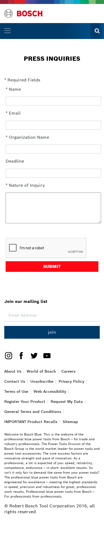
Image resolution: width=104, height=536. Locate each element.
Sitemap (70, 422)
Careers (68, 371)
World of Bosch (41, 371)
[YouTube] (44, 355)
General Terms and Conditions (32, 411)
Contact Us (14, 381)
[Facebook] (19, 355)
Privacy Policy (71, 381)
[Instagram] (8, 355)
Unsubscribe (41, 381)
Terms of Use (16, 391)
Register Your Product (24, 401)
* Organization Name (27, 137)
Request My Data (67, 401)
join (52, 332)
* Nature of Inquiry (25, 185)
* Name (13, 89)
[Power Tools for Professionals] (23, 13)
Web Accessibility (50, 391)
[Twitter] (32, 355)
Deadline (15, 161)
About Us (12, 371)
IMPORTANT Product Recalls (30, 422)
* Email (13, 113)
